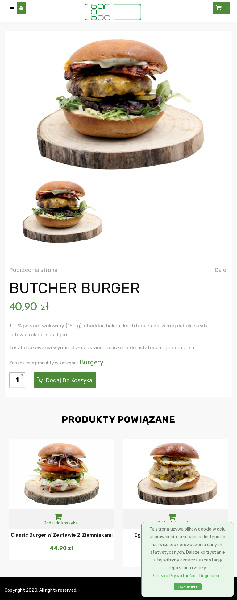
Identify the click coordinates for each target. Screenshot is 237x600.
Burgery (91, 362)
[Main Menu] (12, 8)
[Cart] (221, 8)
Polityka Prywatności (173, 575)
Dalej (221, 270)
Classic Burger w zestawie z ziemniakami (62, 535)
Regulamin (210, 575)
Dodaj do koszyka (68, 380)
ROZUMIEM (187, 587)
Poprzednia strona (33, 270)
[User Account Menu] (21, 8)
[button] (60, 518)
